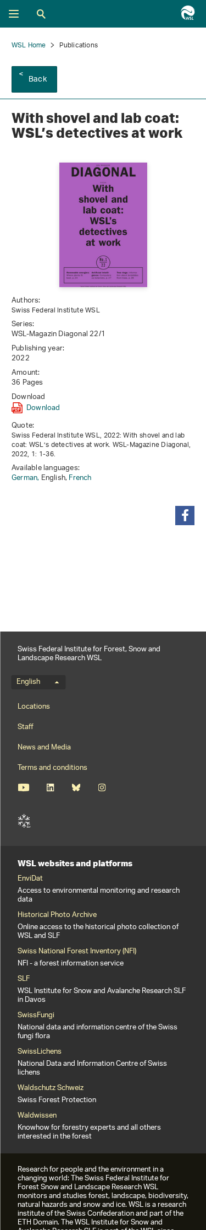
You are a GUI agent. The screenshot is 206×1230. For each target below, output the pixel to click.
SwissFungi (36, 1015)
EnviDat (30, 879)
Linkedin (50, 787)
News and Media (44, 747)
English (28, 682)
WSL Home (29, 45)
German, (26, 478)
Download (43, 407)
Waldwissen (37, 1116)
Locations (34, 706)
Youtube (23, 787)
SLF (24, 821)
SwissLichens (40, 1052)
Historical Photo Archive (57, 915)
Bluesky (76, 787)
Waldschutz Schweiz (50, 1088)
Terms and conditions (52, 768)
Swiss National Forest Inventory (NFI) (77, 951)
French (80, 478)
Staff (26, 727)
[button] (184, 515)
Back (38, 79)
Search (41, 14)
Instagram (102, 787)
